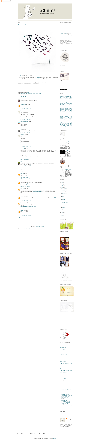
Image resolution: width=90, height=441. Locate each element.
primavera (70, 118)
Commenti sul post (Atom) (39, 226)
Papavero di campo (63, 354)
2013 (62, 185)
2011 (62, 211)
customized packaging (37, 191)
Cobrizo (61, 359)
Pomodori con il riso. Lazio (65, 379)
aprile (63, 201)
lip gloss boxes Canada (25, 184)
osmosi (71, 115)
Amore (70, 96)
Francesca (22, 110)
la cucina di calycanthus (66, 389)
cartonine (70, 100)
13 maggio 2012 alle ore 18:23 (26, 165)
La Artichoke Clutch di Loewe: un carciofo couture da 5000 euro (66, 385)
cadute (68, 99)
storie (61, 124)
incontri (70, 108)
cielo (31, 93)
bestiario (66, 98)
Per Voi (66, 150)
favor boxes (41, 190)
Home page (20, 19)
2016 (62, 181)
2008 (62, 215)
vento (61, 126)
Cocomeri (61, 103)
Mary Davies (23, 188)
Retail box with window (25, 183)
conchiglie (68, 103)
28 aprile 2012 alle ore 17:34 (25, 132)
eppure (65, 105)
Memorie (70, 110)
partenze (61, 116)
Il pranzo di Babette (63, 373)
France (65, 107)
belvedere (23, 93)
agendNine (66, 96)
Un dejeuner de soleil (64, 366)
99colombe (62, 96)
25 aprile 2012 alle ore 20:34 (25, 101)
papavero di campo (24, 121)
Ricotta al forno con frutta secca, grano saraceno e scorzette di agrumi (65, 402)
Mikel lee (22, 173)
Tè (68, 124)
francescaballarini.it (63, 347)
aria (60, 97)
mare (65, 110)
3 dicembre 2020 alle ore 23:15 (26, 186)
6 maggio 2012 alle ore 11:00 (26, 159)
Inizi (64, 109)
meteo (67, 111)
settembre (64, 193)
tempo (71, 124)
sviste (67, 124)
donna (61, 105)
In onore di (66, 108)
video (63, 126)
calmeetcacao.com (65, 400)
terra (61, 125)
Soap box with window (24, 176)
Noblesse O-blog (63, 351)
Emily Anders (23, 202)
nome (62, 114)
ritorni (69, 119)
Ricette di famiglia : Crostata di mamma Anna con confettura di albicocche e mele (66, 396)
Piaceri (71, 116)
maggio (63, 199)
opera (68, 115)
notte (64, 115)
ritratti (71, 119)
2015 (62, 182)
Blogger (22, 210)
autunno (70, 97)
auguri (67, 97)
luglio (63, 196)
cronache (62, 104)
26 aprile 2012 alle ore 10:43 (25, 126)
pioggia (38, 77)
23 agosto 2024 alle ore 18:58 (26, 215)
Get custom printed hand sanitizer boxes (28, 206)
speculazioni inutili (68, 123)
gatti (71, 107)
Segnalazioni (63, 122)
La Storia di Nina (31, 19)
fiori (63, 107)
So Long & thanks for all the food (66, 370)
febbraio (64, 207)
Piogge (40, 93)
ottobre (63, 191)
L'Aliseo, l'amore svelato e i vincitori (68, 142)
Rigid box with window (24, 177)
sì (68, 122)
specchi (62, 123)
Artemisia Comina (63, 361)
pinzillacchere (62, 117)
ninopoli (37, 93)
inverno (66, 109)
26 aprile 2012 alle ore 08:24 (25, 108)
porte (66, 118)
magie (61, 110)
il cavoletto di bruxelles (64, 372)
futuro (68, 107)
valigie (71, 125)
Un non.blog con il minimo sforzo (66, 363)
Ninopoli (19, 75)
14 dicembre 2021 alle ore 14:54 (26, 207)
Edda (22, 161)
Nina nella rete (37, 19)
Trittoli (61, 365)
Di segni (33, 93)
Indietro (61, 109)
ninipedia (67, 112)
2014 (62, 184)
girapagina (62, 108)
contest (71, 103)
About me (25, 19)
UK (68, 125)
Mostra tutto (70, 405)
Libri (69, 109)
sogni (71, 122)
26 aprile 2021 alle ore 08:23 (25, 200)
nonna (61, 115)
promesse (62, 119)
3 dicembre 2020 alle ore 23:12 (26, 178)
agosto (63, 194)
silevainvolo (23, 148)
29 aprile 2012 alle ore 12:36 (25, 146)
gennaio (63, 209)
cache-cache (27, 93)
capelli (71, 99)
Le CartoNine (43, 19)
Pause (66, 116)
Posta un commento (22, 217)
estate (61, 107)
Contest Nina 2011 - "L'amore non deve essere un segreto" (68, 133)
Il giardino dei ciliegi (65, 394)
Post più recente (21, 222)
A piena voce (62, 368)
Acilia (61, 356)
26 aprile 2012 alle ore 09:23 (25, 119)
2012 (62, 187)
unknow (22, 196)
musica (70, 111)
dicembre (64, 188)
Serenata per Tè (68, 169)
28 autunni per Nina (68, 159)
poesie (61, 118)
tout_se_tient (65, 125)
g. (70, 107)
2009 (62, 214)
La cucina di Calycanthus (64, 358)
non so (71, 114)
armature (33, 82)
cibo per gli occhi (66, 102)
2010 (62, 212)
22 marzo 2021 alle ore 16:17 (26, 193)
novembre (64, 190)
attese (63, 97)
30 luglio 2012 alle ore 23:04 (25, 171)
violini (65, 126)
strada (64, 124)
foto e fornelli (23, 104)
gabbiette (43, 82)
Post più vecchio (54, 222)
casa (61, 102)
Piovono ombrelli (23, 25)
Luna (71, 109)
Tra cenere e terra (24, 98)
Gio (21, 129)
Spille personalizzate (24, 168)
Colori (65, 103)
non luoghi (66, 114)
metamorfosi (63, 111)
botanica (70, 98)
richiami (65, 119)
